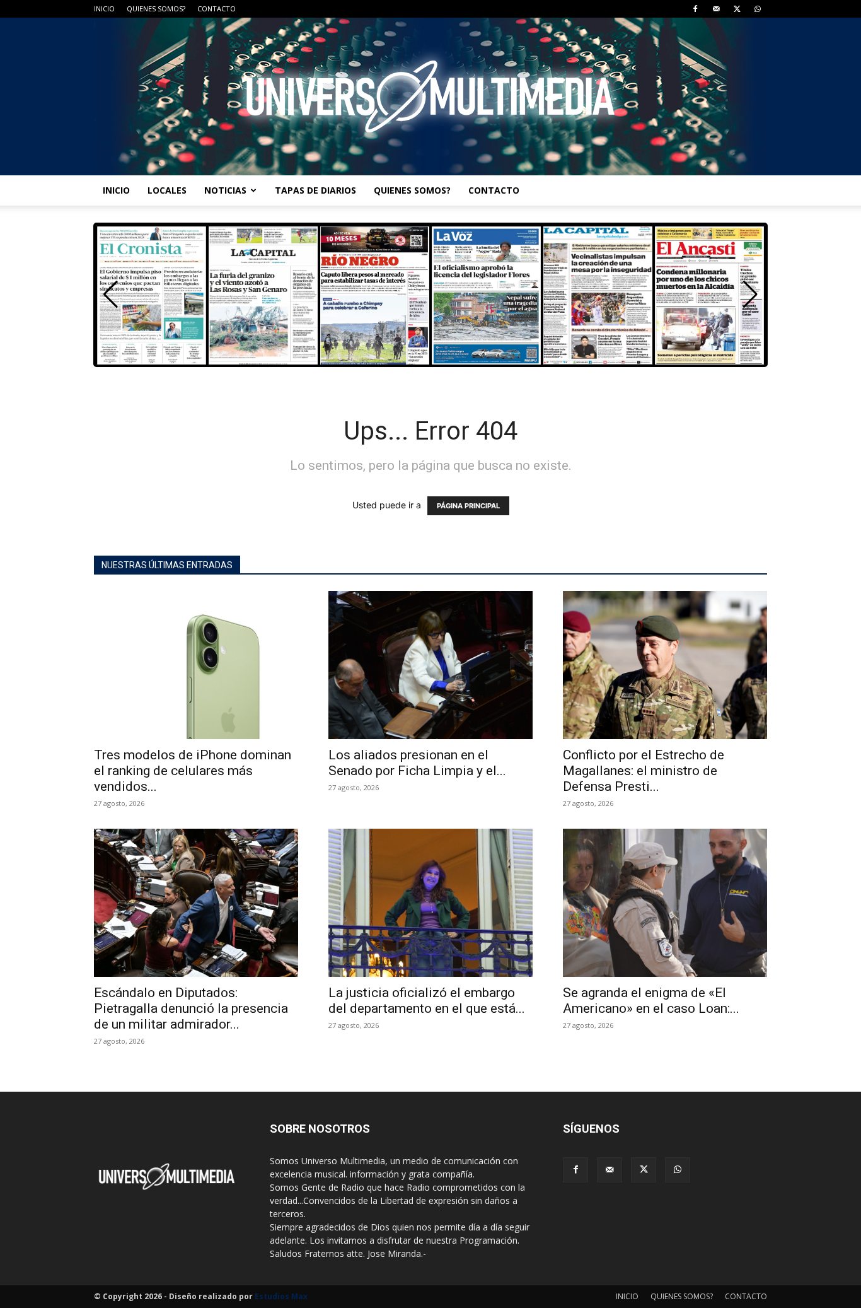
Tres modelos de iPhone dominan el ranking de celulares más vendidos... (192, 770)
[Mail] (716, 9)
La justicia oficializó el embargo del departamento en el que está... (426, 1000)
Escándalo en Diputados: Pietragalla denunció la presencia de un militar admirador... (191, 1008)
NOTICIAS (225, 190)
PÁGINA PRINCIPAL (468, 505)
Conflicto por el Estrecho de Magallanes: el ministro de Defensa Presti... (643, 770)
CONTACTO (216, 8)
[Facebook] (695, 9)
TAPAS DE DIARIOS (315, 190)
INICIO (104, 8)
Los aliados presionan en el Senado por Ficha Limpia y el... (417, 762)
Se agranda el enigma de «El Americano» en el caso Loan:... (651, 1000)
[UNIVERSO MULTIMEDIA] (430, 96)
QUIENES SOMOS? (156, 8)
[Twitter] (736, 9)
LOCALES (167, 190)
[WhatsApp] (757, 9)
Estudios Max (281, 1296)
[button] (750, 294)
